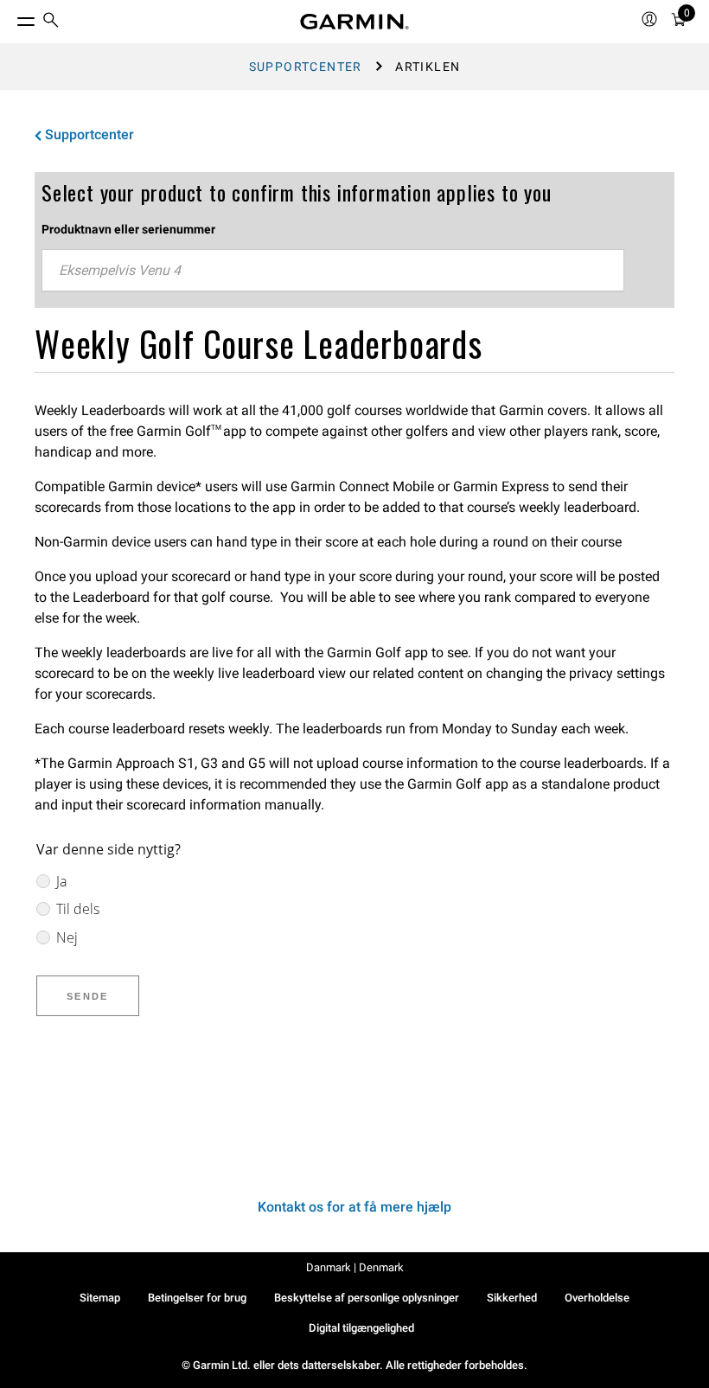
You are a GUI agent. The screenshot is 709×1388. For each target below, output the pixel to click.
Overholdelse (597, 1297)
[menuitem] (51, 22)
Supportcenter (305, 67)
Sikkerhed (512, 1297)
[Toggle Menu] (10, 17)
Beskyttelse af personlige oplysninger (366, 1297)
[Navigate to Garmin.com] (354, 21)
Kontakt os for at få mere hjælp (354, 1207)
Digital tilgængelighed (361, 1327)
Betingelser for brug (197, 1297)
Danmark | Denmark (355, 1267)
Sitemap (100, 1297)
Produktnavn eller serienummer (128, 229)
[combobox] (333, 270)
